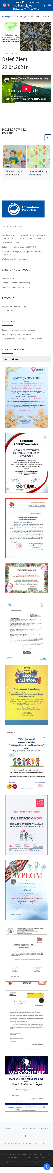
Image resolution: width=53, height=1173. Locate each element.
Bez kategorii (21, 16)
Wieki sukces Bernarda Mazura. (15, 259)
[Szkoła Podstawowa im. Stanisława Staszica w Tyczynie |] (6, 5)
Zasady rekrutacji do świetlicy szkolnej (18, 330)
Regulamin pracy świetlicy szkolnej (16, 334)
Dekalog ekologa (9, 310)
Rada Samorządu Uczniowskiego (16, 287)
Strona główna (8, 16)
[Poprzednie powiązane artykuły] (41, 137)
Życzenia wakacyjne (10, 242)
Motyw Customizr (40, 1162)
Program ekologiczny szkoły (14, 306)
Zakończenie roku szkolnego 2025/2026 (19, 247)
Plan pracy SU (8, 278)
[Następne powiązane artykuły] (48, 137)
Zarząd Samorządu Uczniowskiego (17, 282)
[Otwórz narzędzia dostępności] (46, 1166)
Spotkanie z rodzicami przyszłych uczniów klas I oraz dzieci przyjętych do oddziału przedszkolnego (24, 237)
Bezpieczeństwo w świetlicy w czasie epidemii (22, 338)
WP (16, 1162)
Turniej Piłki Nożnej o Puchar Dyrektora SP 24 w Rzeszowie (22, 253)
